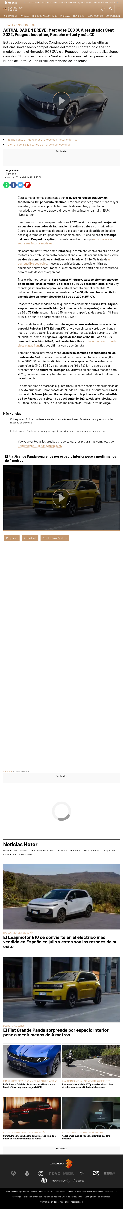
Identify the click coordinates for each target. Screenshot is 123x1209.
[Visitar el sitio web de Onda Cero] (96, 1173)
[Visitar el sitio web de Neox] (40, 1173)
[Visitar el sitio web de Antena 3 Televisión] (13, 1173)
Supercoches (95, 15)
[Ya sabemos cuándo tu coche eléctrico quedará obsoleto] (91, 1113)
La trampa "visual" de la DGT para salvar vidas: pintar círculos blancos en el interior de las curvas (88, 1085)
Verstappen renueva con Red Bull (57, 2)
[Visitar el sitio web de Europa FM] (109, 1173)
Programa (11, 538)
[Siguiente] (117, 2)
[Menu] (118, 8)
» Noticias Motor (21, 771)
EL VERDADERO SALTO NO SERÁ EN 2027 (82, 1132)
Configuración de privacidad (97, 1196)
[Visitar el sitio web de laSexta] (27, 1173)
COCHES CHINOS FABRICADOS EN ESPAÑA (24, 1132)
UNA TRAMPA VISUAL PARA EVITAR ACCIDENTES (86, 1081)
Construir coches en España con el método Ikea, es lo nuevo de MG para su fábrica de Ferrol (30, 1137)
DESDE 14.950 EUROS (14, 1025)
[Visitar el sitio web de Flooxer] (78, 1180)
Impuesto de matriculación (18, 854)
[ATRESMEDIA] (61, 1164)
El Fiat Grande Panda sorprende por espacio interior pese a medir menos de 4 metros (57, 430)
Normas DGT (10, 15)
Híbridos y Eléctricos (44, 15)
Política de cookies (52, 1196)
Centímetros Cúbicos (55, 538)
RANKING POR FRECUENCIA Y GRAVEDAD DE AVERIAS (30, 1081)
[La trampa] (91, 1061)
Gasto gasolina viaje (82, 2)
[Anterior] (24, 2)
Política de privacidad (32, 1196)
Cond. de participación (72, 1196)
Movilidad (78, 15)
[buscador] (111, 9)
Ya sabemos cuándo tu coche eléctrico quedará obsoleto (86, 1137)
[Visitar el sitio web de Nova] (54, 1173)
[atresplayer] (103, 9)
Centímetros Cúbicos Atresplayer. (40, 446)
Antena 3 (7, 771)
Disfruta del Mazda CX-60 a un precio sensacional (39, 144)
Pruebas (65, 15)
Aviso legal (16, 1196)
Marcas (24, 15)
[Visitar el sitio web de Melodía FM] (44, 1180)
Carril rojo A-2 (34, 2)
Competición (113, 15)
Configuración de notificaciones (54, 1202)
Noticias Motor (20, 844)
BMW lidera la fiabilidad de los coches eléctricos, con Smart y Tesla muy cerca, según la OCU (29, 1085)
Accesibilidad (77, 1202)
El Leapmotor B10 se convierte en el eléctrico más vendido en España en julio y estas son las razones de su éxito (60, 942)
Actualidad (30, 538)
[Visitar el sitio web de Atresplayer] (61, 1180)
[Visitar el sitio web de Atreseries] (82, 1173)
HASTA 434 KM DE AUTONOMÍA (18, 932)
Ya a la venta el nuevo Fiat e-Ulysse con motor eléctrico (43, 139)
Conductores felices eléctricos (107, 2)
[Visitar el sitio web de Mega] (68, 1173)
